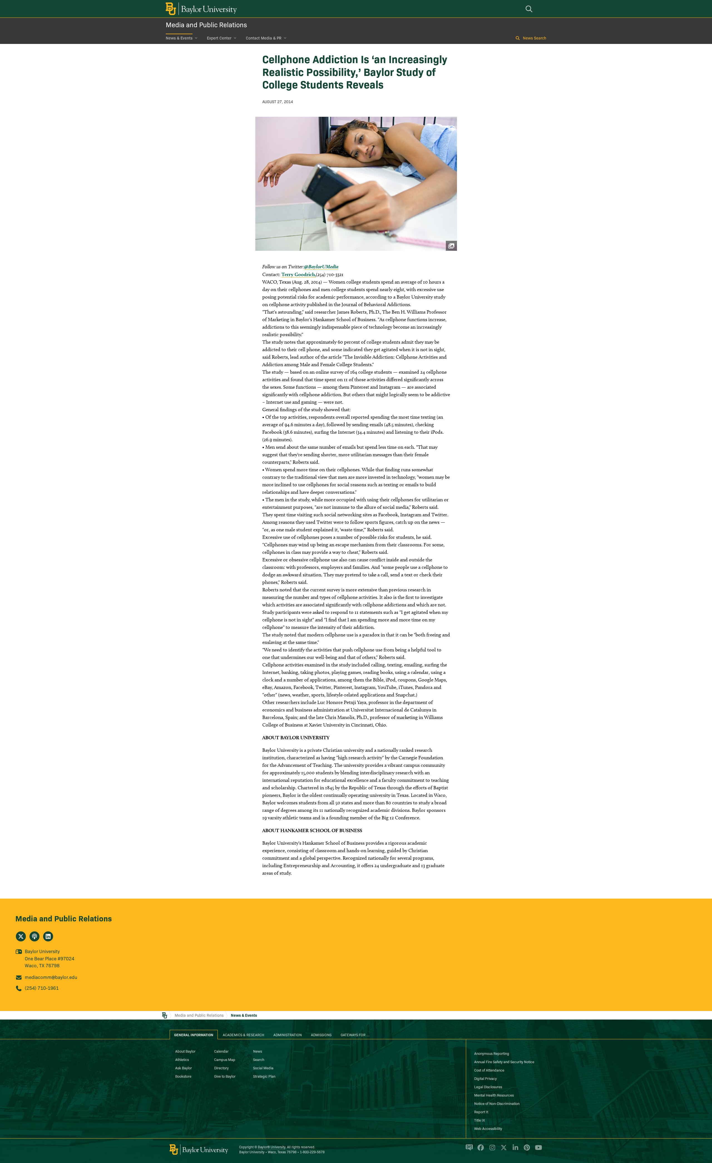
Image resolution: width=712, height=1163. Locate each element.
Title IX (479, 1119)
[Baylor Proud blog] (468, 1149)
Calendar (221, 1050)
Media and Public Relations (206, 24)
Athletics (182, 1059)
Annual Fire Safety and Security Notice (504, 1061)
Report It (481, 1111)
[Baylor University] (200, 9)
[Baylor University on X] (502, 1149)
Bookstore (183, 1075)
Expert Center (219, 38)
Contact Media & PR (263, 38)
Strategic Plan (264, 1075)
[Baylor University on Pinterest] (525, 1149)
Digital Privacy (485, 1078)
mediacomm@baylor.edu (51, 977)
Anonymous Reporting (491, 1053)
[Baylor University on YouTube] (537, 1149)
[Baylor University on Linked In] (514, 1149)
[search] (530, 9)
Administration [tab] (287, 1034)
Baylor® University (271, 1146)
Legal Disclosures (488, 1086)
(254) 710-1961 (42, 988)
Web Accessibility (488, 1128)
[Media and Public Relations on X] (20, 936)
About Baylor (185, 1050)
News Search (534, 38)
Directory (221, 1067)
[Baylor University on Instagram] (491, 1149)
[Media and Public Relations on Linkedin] (48, 936)
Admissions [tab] (321, 1034)
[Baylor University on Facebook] (479, 1149)
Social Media (263, 1067)
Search (258, 1059)
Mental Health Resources (494, 1094)
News (257, 1050)
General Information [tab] (193, 1034)
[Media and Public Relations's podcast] (34, 936)
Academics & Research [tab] (243, 1034)
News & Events (179, 38)
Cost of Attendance (489, 1069)
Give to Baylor (225, 1075)
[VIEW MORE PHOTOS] (356, 184)
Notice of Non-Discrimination (497, 1103)
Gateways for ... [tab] (355, 1034)
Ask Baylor (183, 1067)
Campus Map (224, 1059)
